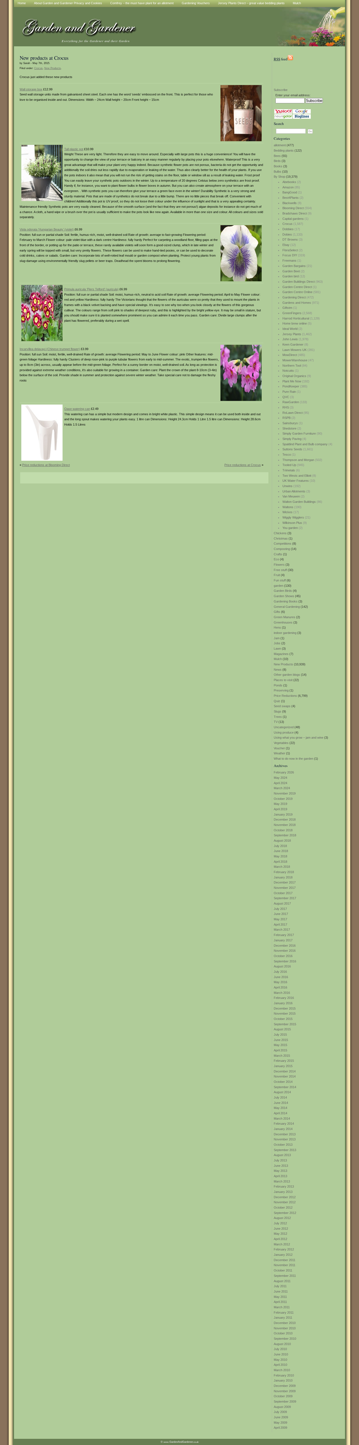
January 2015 (283, 1066)
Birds (277, 161)
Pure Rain (289, 391)
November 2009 (285, 1391)
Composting (282, 549)
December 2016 (285, 945)
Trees (278, 716)
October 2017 (283, 893)
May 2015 (280, 1045)
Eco (276, 559)
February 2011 (284, 1312)
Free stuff (280, 570)
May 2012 (280, 1233)
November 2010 (285, 1328)
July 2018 (280, 846)
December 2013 (285, 1134)
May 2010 (280, 1359)
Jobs (277, 643)
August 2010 (282, 1344)
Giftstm (287, 307)
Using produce (284, 732)
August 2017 (282, 903)
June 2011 (281, 1291)
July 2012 (280, 1223)
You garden (290, 527)
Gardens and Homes (296, 302)
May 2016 (280, 982)
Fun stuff (280, 580)
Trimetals (288, 470)
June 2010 (281, 1354)
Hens (277, 627)
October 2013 (283, 1144)
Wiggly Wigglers (293, 517)
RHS (285, 407)
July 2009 (280, 1412)
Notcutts (288, 370)
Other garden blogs (287, 674)
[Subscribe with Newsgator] (283, 117)
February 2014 (284, 1123)
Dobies (287, 234)
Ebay (285, 244)
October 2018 (283, 830)
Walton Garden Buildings (299, 501)
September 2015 (285, 1024)
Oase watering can (77, 408)
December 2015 (285, 1008)
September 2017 (285, 898)
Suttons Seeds (292, 449)
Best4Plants (290, 197)
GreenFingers (292, 313)
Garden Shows (284, 596)
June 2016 (281, 977)
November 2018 (285, 825)
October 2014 (283, 1081)
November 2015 (285, 1013)
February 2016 (284, 997)
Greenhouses (283, 622)
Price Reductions (285, 695)
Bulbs (277, 171)
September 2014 (285, 1087)
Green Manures (284, 617)
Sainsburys (290, 423)
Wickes (287, 512)
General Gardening (287, 606)
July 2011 (280, 1286)
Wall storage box (31, 89)
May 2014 (280, 1108)
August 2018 (282, 840)
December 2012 (285, 1197)
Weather (279, 753)
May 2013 (280, 1170)
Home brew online (294, 323)
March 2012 (282, 1244)
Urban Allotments (293, 491)
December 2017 (285, 882)
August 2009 (282, 1407)
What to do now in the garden (293, 758)
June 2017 (281, 914)
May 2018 (280, 856)
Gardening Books (286, 601)
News (278, 669)
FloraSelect (290, 250)
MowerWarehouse (294, 360)
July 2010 (280, 1349)
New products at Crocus (44, 57)
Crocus (287, 223)
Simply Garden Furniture (299, 433)
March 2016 (282, 992)
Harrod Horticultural (295, 318)
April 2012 (280, 1239)
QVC (285, 397)
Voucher (279, 748)
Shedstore (289, 428)
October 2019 (283, 798)
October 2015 (283, 1019)
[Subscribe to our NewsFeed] (290, 58)
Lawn (277, 648)
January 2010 (283, 1380)
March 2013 (282, 1181)
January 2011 (283, 1317)
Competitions (282, 543)
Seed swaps (282, 706)
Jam (277, 638)
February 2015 (284, 1060)
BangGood (289, 192)
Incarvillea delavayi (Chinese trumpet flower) (50, 349)
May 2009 (280, 1422)
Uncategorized (284, 727)
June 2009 (281, 1417)
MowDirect (289, 355)
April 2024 (280, 783)
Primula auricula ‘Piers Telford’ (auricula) (91, 289)
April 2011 (280, 1302)
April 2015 (280, 1050)
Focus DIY (289, 255)
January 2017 (283, 940)
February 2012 (284, 1249)
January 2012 (283, 1254)
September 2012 (285, 1213)
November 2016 (285, 950)
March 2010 (282, 1370)
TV (276, 721)
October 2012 (283, 1207)
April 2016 (280, 987)
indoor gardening (285, 632)
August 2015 (282, 1029)
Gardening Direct (294, 297)
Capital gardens (293, 218)
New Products (283, 664)
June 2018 (281, 851)
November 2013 (285, 1139)
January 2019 (283, 814)
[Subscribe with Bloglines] (302, 117)
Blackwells (289, 203)
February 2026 (284, 772)
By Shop (279, 176)
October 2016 (283, 956)
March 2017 (282, 929)
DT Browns (290, 239)
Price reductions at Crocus (242, 465)
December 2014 (285, 1071)
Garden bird (290, 276)
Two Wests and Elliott (296, 475)
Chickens (280, 533)
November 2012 (285, 1202)
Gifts (277, 611)
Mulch (278, 659)
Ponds (278, 685)
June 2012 (281, 1228)
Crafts (278, 554)
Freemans (289, 260)
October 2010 (283, 1333)
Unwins (287, 486)
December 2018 (285, 819)
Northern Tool (291, 365)
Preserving (281, 690)
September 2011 (285, 1275)
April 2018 (280, 861)
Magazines (281, 654)
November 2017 (285, 887)
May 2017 (280, 919)
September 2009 (285, 1401)
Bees (277, 155)
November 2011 (284, 1265)
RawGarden (290, 402)
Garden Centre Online (297, 292)
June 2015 (281, 1040)
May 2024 (280, 777)
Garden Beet (291, 271)
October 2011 (283, 1270)
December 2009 (285, 1385)
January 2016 (283, 1003)
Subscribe (280, 90)
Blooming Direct (293, 208)
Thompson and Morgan (298, 460)
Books (278, 166)
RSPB (286, 417)
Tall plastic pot (73, 149)
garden (278, 585)
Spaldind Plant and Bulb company (305, 444)
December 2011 (284, 1260)
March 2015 (282, 1055)
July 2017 (280, 908)
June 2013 (281, 1165)
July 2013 (280, 1160)
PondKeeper (290, 386)
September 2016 (285, 961)
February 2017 (284, 935)
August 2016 (282, 966)
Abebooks (289, 182)
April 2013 (280, 1176)
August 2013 (282, 1155)
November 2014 (285, 1076)
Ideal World (290, 328)
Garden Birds (283, 590)
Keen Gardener (292, 344)
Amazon (288, 187)
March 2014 (282, 1118)
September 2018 (285, 835)
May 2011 (280, 1296)
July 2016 (280, 971)
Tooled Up (289, 465)
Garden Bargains (294, 266)
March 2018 (282, 866)
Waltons (287, 507)
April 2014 (280, 1113)
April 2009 (280, 1427)
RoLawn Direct (292, 412)
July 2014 (280, 1097)
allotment (280, 145)
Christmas (281, 538)
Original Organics (294, 376)
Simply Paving (292, 438)
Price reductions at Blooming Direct (46, 465)
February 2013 (284, 1186)
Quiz (277, 701)
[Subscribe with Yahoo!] (283, 112)
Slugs (277, 711)
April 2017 (280, 924)
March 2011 (282, 1307)
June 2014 (281, 1102)
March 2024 (282, 788)
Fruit (277, 575)
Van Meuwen (291, 496)
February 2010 (284, 1375)
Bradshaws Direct (294, 213)
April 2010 (280, 1364)
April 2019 (280, 809)
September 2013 (285, 1150)
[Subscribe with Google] (302, 112)
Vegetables (281, 743)
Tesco (286, 454)
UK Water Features (295, 480)
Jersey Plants (291, 334)
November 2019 (285, 793)
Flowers (279, 564)
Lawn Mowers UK (294, 349)
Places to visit (283, 680)
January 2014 (283, 1129)
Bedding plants (284, 150)
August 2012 (282, 1218)
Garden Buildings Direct (298, 281)
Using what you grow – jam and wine (298, 737)
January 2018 (283, 877)
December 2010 (285, 1323)
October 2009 (283, 1396)
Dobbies (288, 229)
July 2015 (280, 1034)
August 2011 (282, 1281)
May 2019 (280, 803)
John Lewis (290, 339)
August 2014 (282, 1092)
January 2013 (283, 1191)
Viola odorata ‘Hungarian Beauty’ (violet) (47, 229)
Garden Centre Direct (297, 287)
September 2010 (285, 1338)
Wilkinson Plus (292, 522)
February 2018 (284, 872)
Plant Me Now (291, 381)
